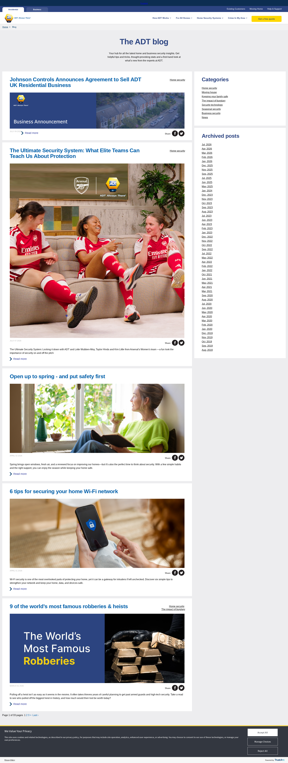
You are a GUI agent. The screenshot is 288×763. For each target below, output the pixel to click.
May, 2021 (207, 283)
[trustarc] (279, 760)
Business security (211, 113)
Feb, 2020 (207, 325)
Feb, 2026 (207, 157)
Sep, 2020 (207, 295)
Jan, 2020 (207, 329)
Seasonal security (211, 109)
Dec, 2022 (207, 237)
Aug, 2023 (207, 211)
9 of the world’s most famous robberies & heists (69, 606)
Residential (13, 10)
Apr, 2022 (207, 262)
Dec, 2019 (207, 333)
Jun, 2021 (207, 278)
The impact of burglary (173, 609)
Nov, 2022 (207, 241)
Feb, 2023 (207, 228)
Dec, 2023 (207, 195)
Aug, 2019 (207, 350)
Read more (31, 132)
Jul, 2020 (207, 304)
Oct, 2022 (207, 245)
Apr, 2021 (207, 287)
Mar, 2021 (207, 291)
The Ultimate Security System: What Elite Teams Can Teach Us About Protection (75, 153)
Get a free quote (266, 19)
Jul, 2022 (207, 253)
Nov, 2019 (207, 337)
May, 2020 (207, 312)
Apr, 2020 (207, 316)
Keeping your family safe (215, 96)
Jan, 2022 (207, 270)
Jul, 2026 (207, 144)
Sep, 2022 (207, 249)
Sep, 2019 (207, 346)
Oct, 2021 (207, 274)
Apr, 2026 (207, 148)
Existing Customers (236, 9)
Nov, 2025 (207, 169)
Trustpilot (144, 3)
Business (37, 10)
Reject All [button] (263, 750)
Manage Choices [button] (262, 741)
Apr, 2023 (207, 224)
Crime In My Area (236, 18)
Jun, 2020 (207, 308)
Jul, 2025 (207, 178)
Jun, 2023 (207, 220)
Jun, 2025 (207, 182)
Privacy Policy (9, 760)
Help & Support (274, 9)
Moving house (209, 92)
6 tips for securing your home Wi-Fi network (64, 491)
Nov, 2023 (207, 199)
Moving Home (256, 9)
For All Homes (183, 18)
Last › (35, 715)
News (205, 117)
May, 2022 (207, 257)
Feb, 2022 (207, 266)
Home (5, 27)
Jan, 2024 (207, 190)
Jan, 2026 (207, 161)
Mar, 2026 (207, 153)
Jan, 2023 (207, 232)
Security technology (212, 105)
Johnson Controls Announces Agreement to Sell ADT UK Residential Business (75, 82)
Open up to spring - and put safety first (57, 376)
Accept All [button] (263, 732)
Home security (177, 80)
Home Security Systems (209, 18)
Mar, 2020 (207, 320)
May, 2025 (207, 186)
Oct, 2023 (207, 203)
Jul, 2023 (207, 216)
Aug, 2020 (207, 299)
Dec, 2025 (207, 165)
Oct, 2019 (207, 341)
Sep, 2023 (207, 207)
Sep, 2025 (207, 174)
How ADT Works (161, 18)
